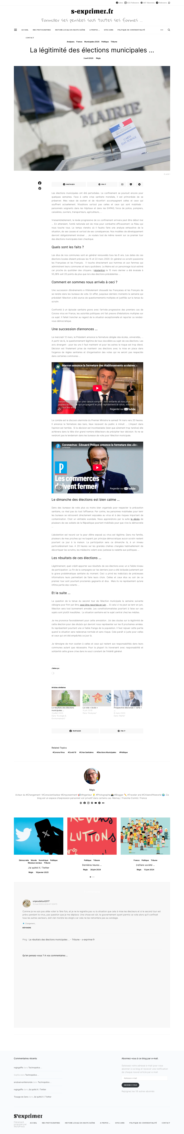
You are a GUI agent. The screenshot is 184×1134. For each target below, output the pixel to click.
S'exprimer (28, 1116)
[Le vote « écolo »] (97, 698)
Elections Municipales (107, 752)
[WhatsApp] (169, 3)
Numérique (43, 860)
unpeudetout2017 (41, 901)
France (79, 42)
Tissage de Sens (21, 1097)
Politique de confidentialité (131, 30)
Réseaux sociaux (35, 863)
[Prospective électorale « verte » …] (128, 698)
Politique (105, 42)
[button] (90, 877)
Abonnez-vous (130, 1085)
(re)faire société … (145, 865)
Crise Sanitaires (86, 752)
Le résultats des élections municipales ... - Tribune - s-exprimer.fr (62, 939)
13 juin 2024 (149, 869)
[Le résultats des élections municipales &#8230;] (66, 698)
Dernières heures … (92, 865)
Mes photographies (42, 30)
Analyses (70, 42)
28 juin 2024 (95, 869)
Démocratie (24, 860)
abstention (99, 270)
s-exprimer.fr (92, 11)
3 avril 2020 (88, 58)
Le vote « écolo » (90, 707)
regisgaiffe (18, 1067)
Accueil (24, 30)
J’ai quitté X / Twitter (38, 867)
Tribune (114, 42)
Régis (98, 58)
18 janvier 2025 (42, 872)
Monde (34, 860)
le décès (135, 519)
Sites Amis (108, 30)
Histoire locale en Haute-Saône (70, 30)
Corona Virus (59, 752)
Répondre (26, 928)
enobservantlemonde (23, 1082)
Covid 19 (72, 752)
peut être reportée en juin (93, 604)
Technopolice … (35, 1067)
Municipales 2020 (91, 42)
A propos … (94, 30)
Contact (30, 38)
